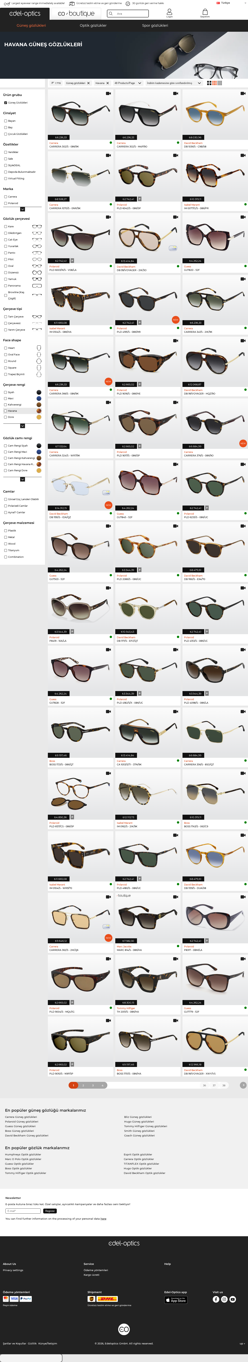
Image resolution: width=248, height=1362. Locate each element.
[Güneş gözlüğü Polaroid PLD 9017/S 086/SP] (148, 421)
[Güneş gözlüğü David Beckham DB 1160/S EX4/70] (215, 545)
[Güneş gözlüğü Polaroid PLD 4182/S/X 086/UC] (148, 669)
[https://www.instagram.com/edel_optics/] (224, 1300)
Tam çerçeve (15, 316)
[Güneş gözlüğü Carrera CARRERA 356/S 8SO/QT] (215, 731)
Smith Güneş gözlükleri (139, 1130)
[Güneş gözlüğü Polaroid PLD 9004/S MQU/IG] (80, 978)
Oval (10, 265)
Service (89, 1264)
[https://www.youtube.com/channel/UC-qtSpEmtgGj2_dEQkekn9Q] (232, 1300)
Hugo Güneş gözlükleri (139, 1121)
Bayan (12, 120)
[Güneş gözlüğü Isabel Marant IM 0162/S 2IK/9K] (148, 792)
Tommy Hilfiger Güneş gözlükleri (145, 1126)
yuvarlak (13, 246)
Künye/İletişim (47, 1343)
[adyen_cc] (6, 1299)
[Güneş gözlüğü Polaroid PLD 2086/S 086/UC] (148, 545)
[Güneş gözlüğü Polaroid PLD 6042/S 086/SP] (148, 174)
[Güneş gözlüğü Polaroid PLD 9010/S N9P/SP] (80, 1039)
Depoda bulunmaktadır (22, 171)
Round (12, 361)
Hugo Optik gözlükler (138, 1168)
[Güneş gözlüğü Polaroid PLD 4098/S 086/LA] (215, 669)
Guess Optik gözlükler (19, 1163)
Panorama (14, 285)
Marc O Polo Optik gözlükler (23, 1159)
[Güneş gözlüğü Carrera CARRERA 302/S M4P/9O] (148, 112)
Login (169, 16)
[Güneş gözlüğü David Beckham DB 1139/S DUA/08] (215, 854)
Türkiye (225, 2)
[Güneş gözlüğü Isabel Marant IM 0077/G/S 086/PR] (215, 174)
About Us (9, 1264)
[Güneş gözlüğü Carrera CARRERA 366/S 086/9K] (80, 360)
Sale (10, 158)
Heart (11, 347)
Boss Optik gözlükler (18, 1168)
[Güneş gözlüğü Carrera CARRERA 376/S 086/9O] (215, 421)
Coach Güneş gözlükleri (139, 1135)
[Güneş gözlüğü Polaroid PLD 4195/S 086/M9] (148, 298)
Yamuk (12, 279)
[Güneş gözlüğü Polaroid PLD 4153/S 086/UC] (215, 607)
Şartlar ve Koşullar (14, 1343)
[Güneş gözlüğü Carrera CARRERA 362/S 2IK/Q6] (80, 916)
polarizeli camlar (18, 505)
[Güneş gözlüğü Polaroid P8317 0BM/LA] (215, 916)
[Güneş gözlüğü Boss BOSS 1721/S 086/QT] (80, 731)
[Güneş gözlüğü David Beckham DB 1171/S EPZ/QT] (148, 607)
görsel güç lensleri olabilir (23, 499)
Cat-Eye (12, 239)
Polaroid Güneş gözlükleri (21, 1121)
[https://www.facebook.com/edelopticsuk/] (216, 1300)
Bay (10, 127)
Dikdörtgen (15, 233)
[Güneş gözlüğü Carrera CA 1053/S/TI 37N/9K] (148, 731)
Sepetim (205, 16)
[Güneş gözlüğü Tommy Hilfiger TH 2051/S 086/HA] (148, 978)
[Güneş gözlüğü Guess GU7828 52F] (80, 669)
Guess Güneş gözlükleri (20, 1126)
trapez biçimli (16, 374)
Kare (11, 226)
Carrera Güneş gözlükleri (21, 1116)
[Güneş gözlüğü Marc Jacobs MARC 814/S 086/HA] (148, 916)
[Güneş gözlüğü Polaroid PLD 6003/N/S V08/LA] (80, 236)
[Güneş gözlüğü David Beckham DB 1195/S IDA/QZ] (80, 483)
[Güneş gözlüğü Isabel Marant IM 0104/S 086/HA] (80, 298)
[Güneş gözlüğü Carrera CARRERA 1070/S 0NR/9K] (80, 174)
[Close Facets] (22, 83)
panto (11, 252)
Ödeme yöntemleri (96, 1270)
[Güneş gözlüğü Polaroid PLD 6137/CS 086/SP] (80, 792)
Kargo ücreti (91, 1274)
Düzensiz (13, 272)
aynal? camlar (16, 512)
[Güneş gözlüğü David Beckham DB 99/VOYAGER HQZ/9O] (215, 360)
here (103, 1218)
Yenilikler (13, 152)
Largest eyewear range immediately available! (38, 3)
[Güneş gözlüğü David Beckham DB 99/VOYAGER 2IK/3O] (148, 236)
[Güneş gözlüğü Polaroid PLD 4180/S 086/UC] (148, 854)
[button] (25, 14)
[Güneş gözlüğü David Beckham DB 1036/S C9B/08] (215, 112)
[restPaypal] (26, 1299)
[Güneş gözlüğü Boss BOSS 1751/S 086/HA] (148, 1039)
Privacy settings (13, 1270)
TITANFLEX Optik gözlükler (141, 1163)
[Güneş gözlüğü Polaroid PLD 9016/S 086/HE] (148, 360)
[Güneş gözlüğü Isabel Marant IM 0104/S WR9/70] (80, 854)
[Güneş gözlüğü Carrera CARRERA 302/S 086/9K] (80, 112)
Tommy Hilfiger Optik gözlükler (25, 1173)
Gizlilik (32, 1343)
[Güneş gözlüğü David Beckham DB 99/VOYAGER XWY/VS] (215, 1039)
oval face (14, 354)
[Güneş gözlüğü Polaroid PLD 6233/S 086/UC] (215, 483)
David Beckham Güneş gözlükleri (26, 1135)
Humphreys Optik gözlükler (23, 1154)
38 (223, 1085)
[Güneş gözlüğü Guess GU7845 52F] (148, 483)
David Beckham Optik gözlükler (144, 1173)
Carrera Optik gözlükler (139, 1159)
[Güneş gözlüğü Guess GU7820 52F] (215, 236)
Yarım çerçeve (16, 329)
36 (204, 1085)
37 (214, 1085)
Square (12, 367)
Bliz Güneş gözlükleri (138, 1116)
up (242, 1343)
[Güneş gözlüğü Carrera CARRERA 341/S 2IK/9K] (215, 298)
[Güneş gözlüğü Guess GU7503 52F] (80, 545)
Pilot (11, 259)
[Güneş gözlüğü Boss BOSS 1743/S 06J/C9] (215, 792)
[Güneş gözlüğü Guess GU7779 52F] (215, 978)
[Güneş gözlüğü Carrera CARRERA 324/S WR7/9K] (80, 421)
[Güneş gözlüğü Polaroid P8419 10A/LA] (80, 607)
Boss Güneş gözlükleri (19, 1130)
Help (167, 1264)
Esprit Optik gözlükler (138, 1154)
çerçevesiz (14, 323)
